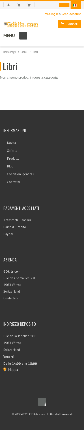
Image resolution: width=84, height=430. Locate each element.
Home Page (9, 52)
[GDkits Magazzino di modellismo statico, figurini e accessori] (21, 23)
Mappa (13, 369)
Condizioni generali (20, 174)
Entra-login (50, 14)
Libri (35, 52)
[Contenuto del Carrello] (20, 4)
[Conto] (8, 4)
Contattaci (14, 182)
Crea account (71, 14)
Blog (10, 166)
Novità (11, 143)
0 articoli (72, 24)
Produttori (14, 158)
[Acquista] (31, 4)
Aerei (24, 52)
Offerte (12, 150)
